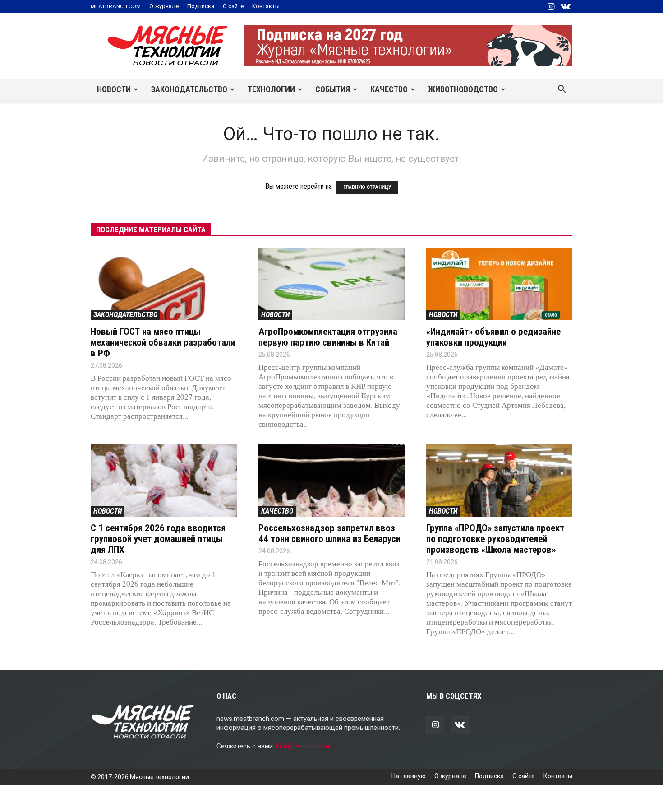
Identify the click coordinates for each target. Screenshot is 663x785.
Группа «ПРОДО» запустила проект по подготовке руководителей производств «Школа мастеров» (495, 539)
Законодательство (189, 89)
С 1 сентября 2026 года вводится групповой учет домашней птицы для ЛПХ (158, 539)
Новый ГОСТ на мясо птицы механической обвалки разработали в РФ (163, 342)
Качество (389, 89)
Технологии (271, 89)
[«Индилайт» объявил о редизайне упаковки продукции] (499, 284)
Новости (114, 89)
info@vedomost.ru (304, 746)
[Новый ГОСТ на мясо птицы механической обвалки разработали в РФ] (164, 284)
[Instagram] (550, 6)
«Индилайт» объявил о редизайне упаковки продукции (493, 337)
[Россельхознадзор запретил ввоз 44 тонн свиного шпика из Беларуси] (331, 480)
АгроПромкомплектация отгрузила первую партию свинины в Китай (327, 337)
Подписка (200, 6)
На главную (408, 776)
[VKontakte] (565, 6)
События (332, 89)
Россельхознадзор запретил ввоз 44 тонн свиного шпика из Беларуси (329, 533)
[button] (561, 90)
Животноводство (463, 89)
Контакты (266, 6)
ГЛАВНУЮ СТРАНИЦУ (367, 187)
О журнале (164, 6)
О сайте (233, 6)
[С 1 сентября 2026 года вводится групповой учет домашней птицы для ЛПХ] (164, 480)
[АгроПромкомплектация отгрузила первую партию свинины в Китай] (331, 284)
